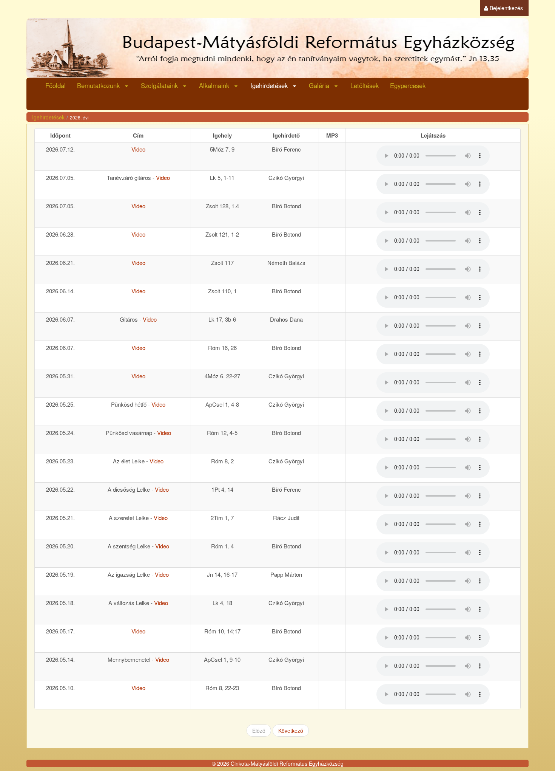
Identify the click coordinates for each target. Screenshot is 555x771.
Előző (258, 730)
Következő (290, 730)
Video (138, 149)
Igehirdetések (48, 117)
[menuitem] (503, 8)
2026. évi (79, 117)
